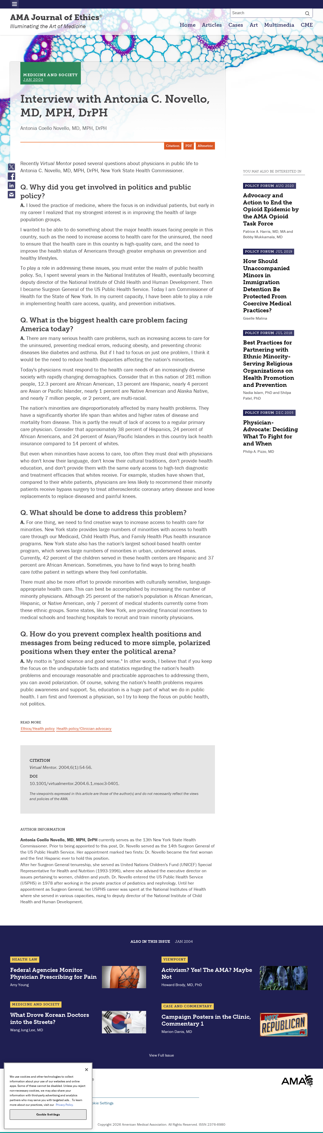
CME (307, 25)
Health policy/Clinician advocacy (84, 728)
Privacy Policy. (65, 1104)
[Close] (86, 1069)
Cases (235, 25)
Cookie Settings (100, 1103)
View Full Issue (161, 1055)
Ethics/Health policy (38, 728)
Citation (172, 146)
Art (254, 25)
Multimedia (279, 25)
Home (188, 25)
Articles (212, 25)
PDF (188, 146)
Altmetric (205, 146)
